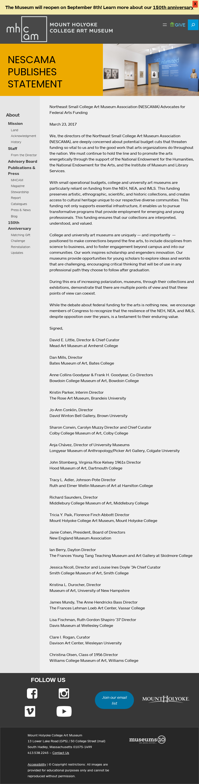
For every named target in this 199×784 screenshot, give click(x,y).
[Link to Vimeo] (30, 711)
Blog (14, 216)
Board (31, 161)
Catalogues (19, 204)
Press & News (21, 210)
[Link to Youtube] (64, 711)
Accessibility (37, 764)
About (13, 115)
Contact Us (60, 753)
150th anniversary (173, 7)
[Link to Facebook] (32, 693)
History (16, 142)
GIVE (180, 24)
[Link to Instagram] (64, 693)
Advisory (16, 161)
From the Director (24, 155)
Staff (12, 148)
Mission (15, 123)
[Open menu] (165, 25)
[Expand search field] (193, 24)
